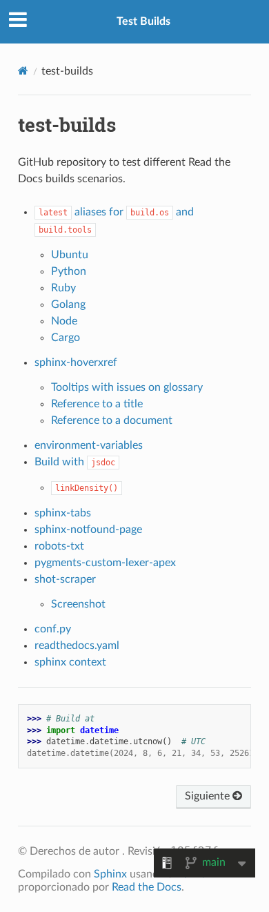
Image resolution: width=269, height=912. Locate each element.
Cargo (65, 337)
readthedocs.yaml (76, 645)
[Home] (23, 71)
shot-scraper (65, 579)
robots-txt (59, 546)
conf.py (52, 628)
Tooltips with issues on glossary (127, 387)
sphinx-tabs (62, 512)
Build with (74, 461)
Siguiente (208, 796)
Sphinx (110, 874)
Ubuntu (69, 254)
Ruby (63, 287)
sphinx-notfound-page (88, 529)
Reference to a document (111, 420)
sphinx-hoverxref (75, 362)
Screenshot (78, 604)
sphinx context (70, 662)
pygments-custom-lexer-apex (105, 562)
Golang (68, 304)
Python (68, 271)
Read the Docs (146, 887)
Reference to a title (97, 403)
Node (64, 321)
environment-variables (88, 445)
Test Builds (143, 21)
